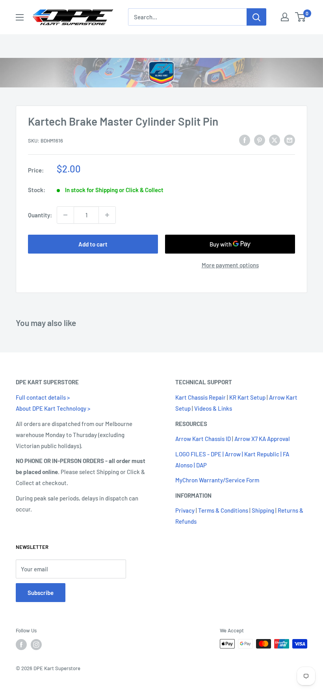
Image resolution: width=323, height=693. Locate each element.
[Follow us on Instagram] (36, 644)
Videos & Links (213, 408)
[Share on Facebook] (244, 140)
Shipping (263, 510)
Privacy (185, 510)
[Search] (256, 17)
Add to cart (93, 244)
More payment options (230, 265)
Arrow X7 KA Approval (262, 438)
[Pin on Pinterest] (259, 140)
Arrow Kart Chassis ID (203, 438)
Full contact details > (43, 397)
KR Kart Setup (247, 397)
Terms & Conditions (223, 510)
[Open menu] (20, 17)
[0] (301, 17)
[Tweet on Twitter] (274, 140)
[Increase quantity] (107, 215)
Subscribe (41, 592)
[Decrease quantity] (65, 215)
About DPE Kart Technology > (53, 408)
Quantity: (40, 215)
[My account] (285, 17)
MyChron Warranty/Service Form (217, 480)
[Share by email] (289, 140)
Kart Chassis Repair (200, 397)
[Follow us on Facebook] (21, 644)
